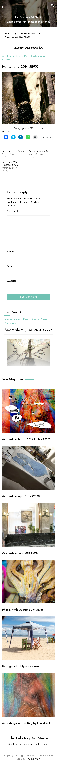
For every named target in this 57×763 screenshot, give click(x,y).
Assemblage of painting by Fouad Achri (27, 723)
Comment (13, 211)
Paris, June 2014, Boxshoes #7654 (10, 163)
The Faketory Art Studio (28, 17)
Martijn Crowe (15, 56)
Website (11, 281)
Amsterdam (10, 319)
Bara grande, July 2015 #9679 (21, 666)
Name (10, 251)
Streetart (7, 60)
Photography (38, 56)
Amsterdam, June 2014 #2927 (28, 330)
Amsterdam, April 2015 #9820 (21, 496)
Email (10, 266)
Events (27, 319)
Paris (27, 56)
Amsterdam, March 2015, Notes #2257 (26, 439)
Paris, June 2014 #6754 (39, 151)
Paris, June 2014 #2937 (20, 66)
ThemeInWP (33, 759)
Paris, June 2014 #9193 (13, 151)
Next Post (10, 312)
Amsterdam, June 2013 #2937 (20, 553)
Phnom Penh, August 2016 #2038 (23, 609)
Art (4, 56)
